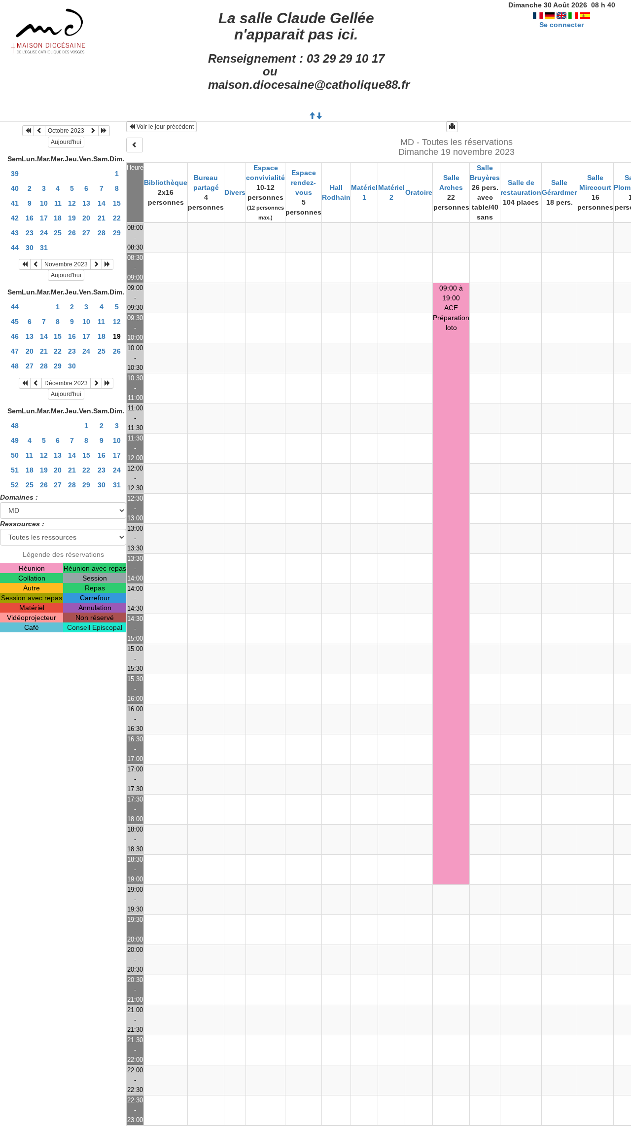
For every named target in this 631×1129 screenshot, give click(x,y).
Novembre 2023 (66, 264)
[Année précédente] (28, 130)
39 (15, 174)
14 (101, 203)
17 (44, 218)
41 (15, 203)
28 (101, 233)
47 (15, 351)
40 (15, 188)
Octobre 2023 (66, 130)
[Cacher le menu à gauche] (134, 145)
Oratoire (418, 192)
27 (86, 233)
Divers (234, 192)
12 (72, 203)
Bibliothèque (165, 182)
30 (30, 248)
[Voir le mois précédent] (39, 130)
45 (15, 322)
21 (101, 218)
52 (15, 485)
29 (117, 233)
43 (15, 233)
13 (86, 203)
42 (15, 218)
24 (44, 233)
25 (58, 233)
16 (30, 218)
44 (15, 248)
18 (58, 218)
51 (15, 470)
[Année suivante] (104, 130)
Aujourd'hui (66, 142)
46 (15, 336)
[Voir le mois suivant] (93, 130)
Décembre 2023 (66, 383)
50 (15, 455)
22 (117, 218)
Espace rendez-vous (303, 182)
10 (44, 203)
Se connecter (561, 25)
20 (86, 218)
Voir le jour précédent (164, 126)
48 (15, 366)
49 (15, 440)
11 (58, 203)
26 (72, 233)
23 (30, 233)
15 (117, 203)
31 (44, 248)
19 (72, 218)
